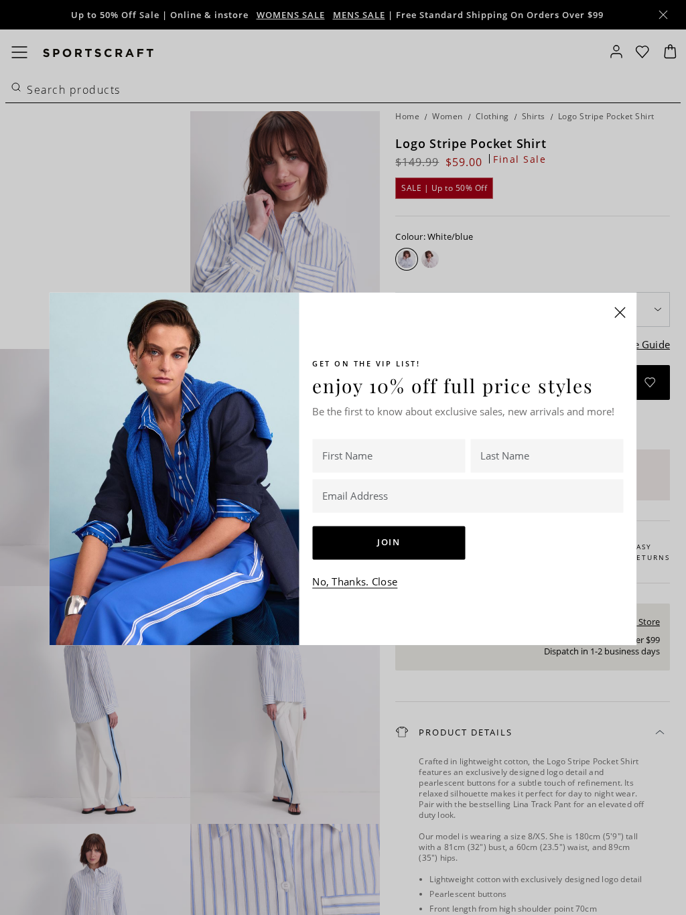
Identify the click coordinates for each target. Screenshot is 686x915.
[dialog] (343, 457)
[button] (620, 312)
